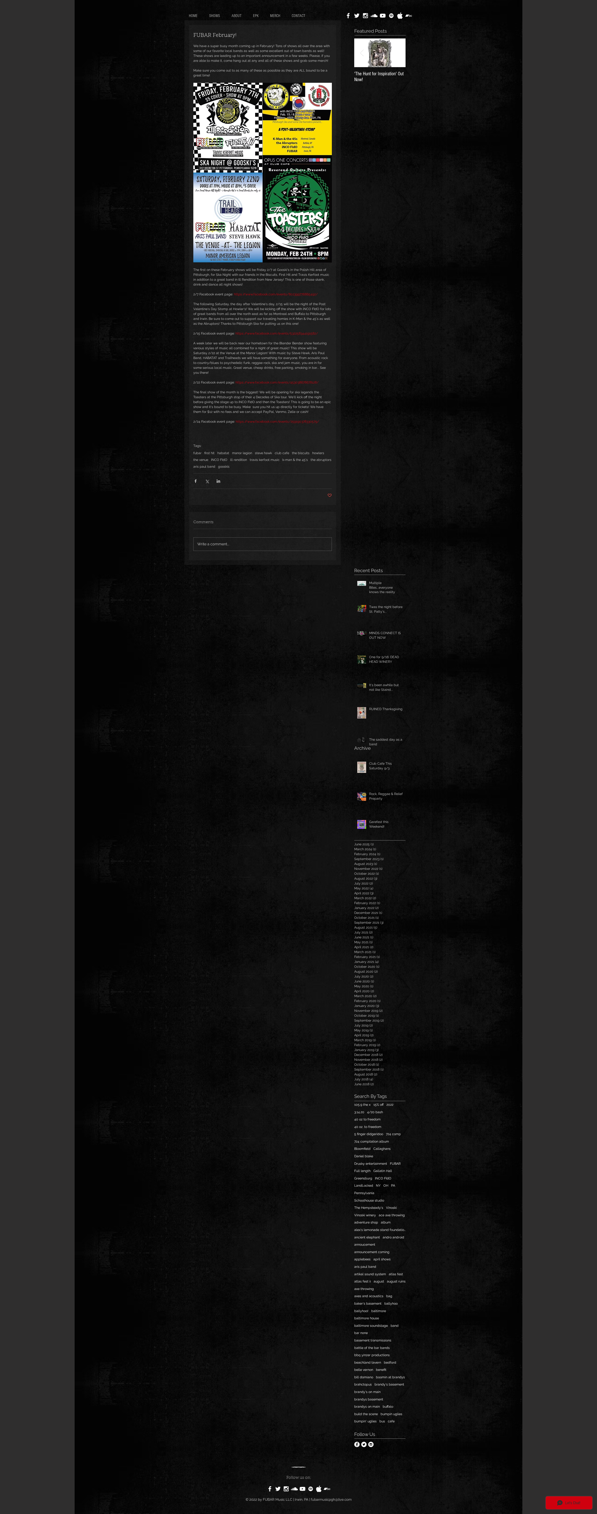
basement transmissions (372, 1340)
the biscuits (300, 453)
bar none (361, 1333)
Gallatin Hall (382, 1171)
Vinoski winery (365, 1215)
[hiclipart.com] (318, 1488)
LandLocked (363, 1185)
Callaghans (382, 1149)
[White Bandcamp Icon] (408, 15)
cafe (391, 1421)
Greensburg (363, 1178)
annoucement (364, 1244)
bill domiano (363, 1377)
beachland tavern (367, 1362)
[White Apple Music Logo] (399, 15)
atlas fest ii (362, 1281)
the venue (200, 460)
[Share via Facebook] (195, 481)
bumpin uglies (391, 1414)
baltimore (378, 1311)
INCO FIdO (219, 460)
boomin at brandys (390, 1377)
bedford (390, 1362)
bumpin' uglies (365, 1421)
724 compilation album (371, 1141)
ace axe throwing (392, 1215)
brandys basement (368, 1399)
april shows (382, 1259)
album (386, 1222)
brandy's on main (367, 1392)
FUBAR (395, 1163)
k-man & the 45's (295, 460)
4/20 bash (375, 1112)
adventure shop (366, 1222)
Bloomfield (362, 1149)
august (379, 1281)
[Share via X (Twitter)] (207, 481)
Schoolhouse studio (369, 1200)
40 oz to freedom (367, 1119)
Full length (362, 1171)
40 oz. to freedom (367, 1127)
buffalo (388, 1406)
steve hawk (263, 453)
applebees (362, 1259)
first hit (209, 453)
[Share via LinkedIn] (218, 481)
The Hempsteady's (368, 1208)
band (395, 1325)
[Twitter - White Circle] (364, 1444)
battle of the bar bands (372, 1348)
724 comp (393, 1134)
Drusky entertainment (370, 1163)
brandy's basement (389, 1384)
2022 (389, 1104)
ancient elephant (367, 1237)
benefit (381, 1370)
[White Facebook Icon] (348, 15)
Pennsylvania (364, 1193)
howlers (318, 453)
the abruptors (321, 460)
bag (389, 1296)
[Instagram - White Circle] (371, 1444)
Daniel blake (363, 1156)
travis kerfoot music (265, 460)
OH (385, 1185)
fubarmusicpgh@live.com (331, 1499)
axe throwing (364, 1289)
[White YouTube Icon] (382, 15)
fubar (197, 453)
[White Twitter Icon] (356, 15)
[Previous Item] (362, 52)
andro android (393, 1237)
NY (378, 1185)
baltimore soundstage (371, 1325)
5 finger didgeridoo (368, 1134)
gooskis (223, 466)
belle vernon (363, 1370)
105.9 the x (362, 1104)
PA (393, 1185)
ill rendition (238, 460)
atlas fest (396, 1274)
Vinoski (391, 1208)
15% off (378, 1104)
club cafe (282, 453)
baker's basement (368, 1303)
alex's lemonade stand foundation (380, 1230)
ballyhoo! (361, 1311)
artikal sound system (370, 1274)
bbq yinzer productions (372, 1355)
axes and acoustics (368, 1296)
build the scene (366, 1414)
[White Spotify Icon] (391, 15)
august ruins (396, 1281)
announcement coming (371, 1252)
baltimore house (366, 1318)
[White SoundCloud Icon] (374, 15)
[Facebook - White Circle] (357, 1444)
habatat (223, 453)
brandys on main (367, 1406)
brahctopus (363, 1384)
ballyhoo (391, 1303)
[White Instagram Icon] (365, 15)
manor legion (242, 453)
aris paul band (204, 466)
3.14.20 (359, 1112)
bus (382, 1421)
